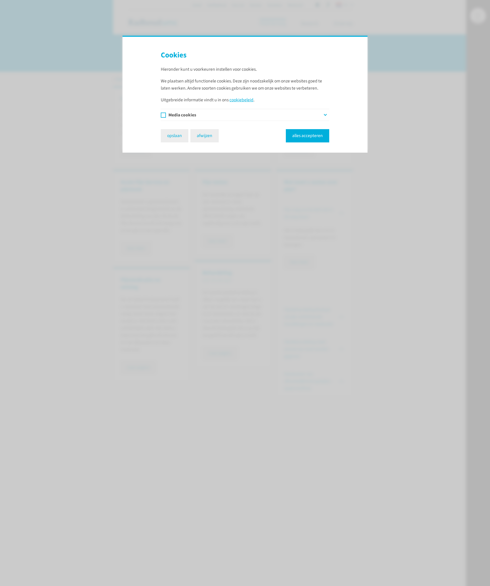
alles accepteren (307, 135)
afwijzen (204, 135)
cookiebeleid (241, 100)
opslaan (174, 135)
